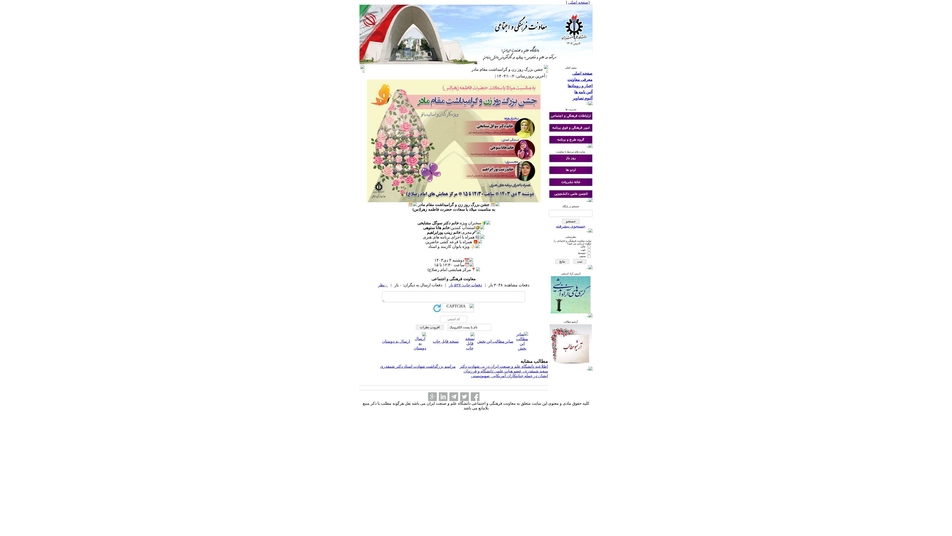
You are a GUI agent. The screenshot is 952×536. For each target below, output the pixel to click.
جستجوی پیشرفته (570, 226)
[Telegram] (453, 396)
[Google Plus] (432, 396)
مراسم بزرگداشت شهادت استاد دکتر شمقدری (418, 366)
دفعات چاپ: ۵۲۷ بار (465, 285)
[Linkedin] (443, 396)
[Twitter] (464, 396)
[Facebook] (475, 396)
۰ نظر (383, 285)
